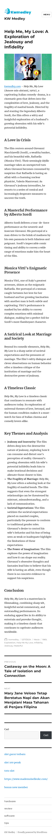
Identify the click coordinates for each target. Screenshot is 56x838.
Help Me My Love (24, 642)
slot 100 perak (12, 762)
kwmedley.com (12, 86)
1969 (44, 639)
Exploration (10, 642)
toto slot (9, 770)
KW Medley (14, 19)
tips (6, 823)
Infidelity (38, 642)
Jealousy (8, 646)
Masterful (18, 646)
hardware (10, 801)
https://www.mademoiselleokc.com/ (26, 778)
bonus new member (16, 787)
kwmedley (14, 639)
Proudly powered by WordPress (32, 832)
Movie (37, 639)
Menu (46, 14)
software (9, 815)
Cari (6, 729)
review (8, 808)
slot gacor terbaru (14, 754)
